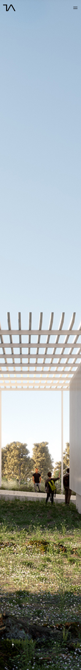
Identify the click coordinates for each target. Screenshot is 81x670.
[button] (5, 645)
